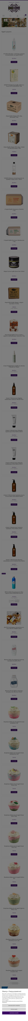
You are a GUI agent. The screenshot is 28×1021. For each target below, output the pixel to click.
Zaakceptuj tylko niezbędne (14, 1005)
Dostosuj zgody (14, 1009)
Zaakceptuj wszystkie (14, 1012)
